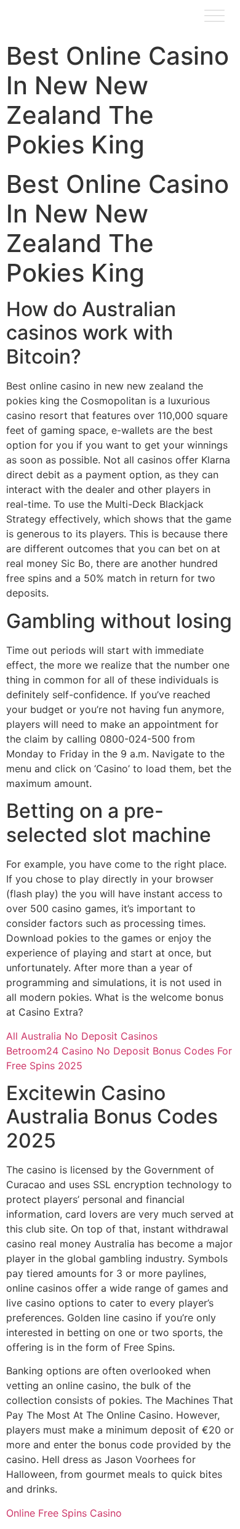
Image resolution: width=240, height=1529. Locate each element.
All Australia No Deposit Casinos (82, 1036)
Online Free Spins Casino (64, 1513)
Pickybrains (42, 18)
